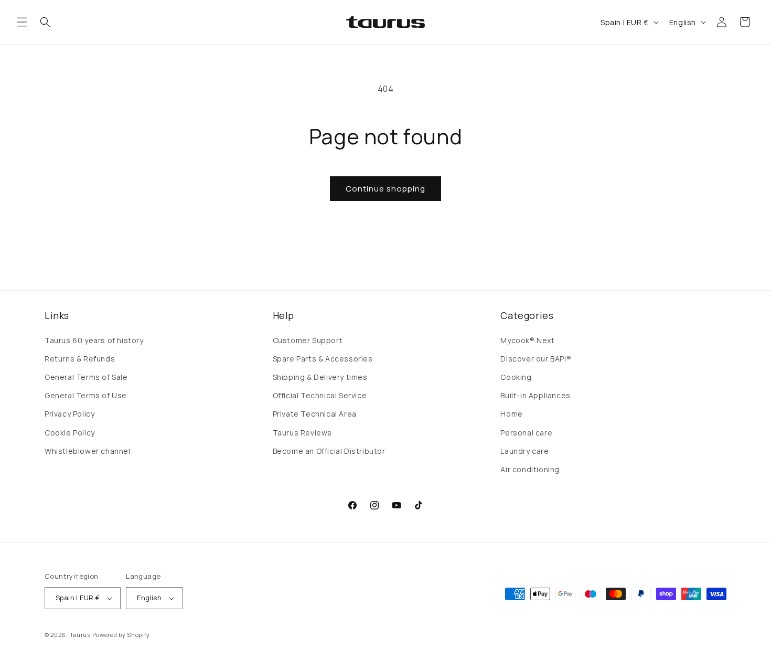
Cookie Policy (70, 433)
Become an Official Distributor (329, 451)
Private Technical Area (315, 414)
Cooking (515, 377)
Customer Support (308, 340)
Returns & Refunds (80, 359)
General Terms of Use (86, 395)
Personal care (526, 433)
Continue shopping (385, 188)
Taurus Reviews (302, 433)
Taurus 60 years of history (94, 340)
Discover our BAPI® (535, 359)
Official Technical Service (320, 395)
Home (511, 414)
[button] (22, 22)
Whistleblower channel (88, 451)
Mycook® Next (527, 340)
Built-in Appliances (535, 395)
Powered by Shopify (121, 635)
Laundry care (524, 451)
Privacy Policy (69, 414)
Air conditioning (530, 469)
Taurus (80, 635)
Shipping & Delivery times (320, 377)
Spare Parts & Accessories (323, 359)
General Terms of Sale (86, 377)
